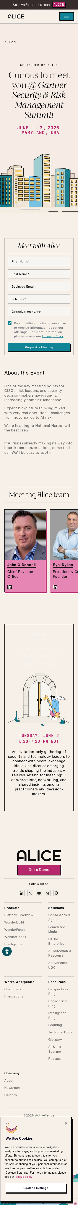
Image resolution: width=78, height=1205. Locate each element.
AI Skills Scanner (54, 1049)
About (9, 1080)
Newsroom (12, 1087)
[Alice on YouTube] (39, 893)
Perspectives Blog (58, 992)
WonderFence (15, 930)
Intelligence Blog (57, 1016)
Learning (55, 1025)
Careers (10, 1095)
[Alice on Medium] (48, 893)
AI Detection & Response (59, 953)
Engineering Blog (57, 1004)
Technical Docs (60, 1032)
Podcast (54, 1058)
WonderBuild (14, 922)
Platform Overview (18, 915)
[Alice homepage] (15, 16)
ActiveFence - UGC (59, 965)
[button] (66, 16)
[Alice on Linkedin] (22, 893)
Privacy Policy (52, 336)
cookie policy (24, 1176)
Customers (12, 989)
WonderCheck (15, 937)
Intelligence (13, 944)
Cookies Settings (36, 1188)
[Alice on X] (30, 893)
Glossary (55, 1039)
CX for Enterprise (56, 942)
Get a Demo (39, 870)
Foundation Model (57, 930)
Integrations (13, 996)
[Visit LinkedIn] (9, 587)
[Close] (66, 1123)
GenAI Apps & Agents (59, 918)
